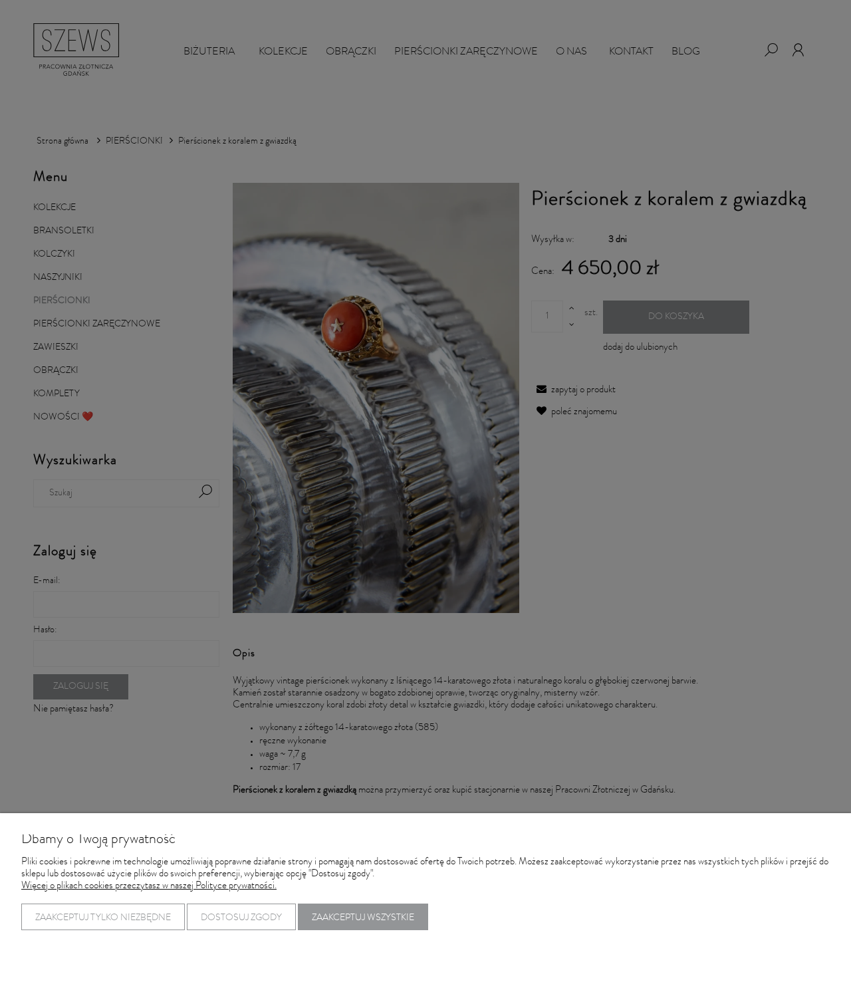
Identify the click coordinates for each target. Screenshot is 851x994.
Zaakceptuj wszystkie (363, 918)
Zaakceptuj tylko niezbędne (103, 918)
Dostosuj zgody (241, 918)
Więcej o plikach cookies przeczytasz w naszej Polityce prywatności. (149, 887)
